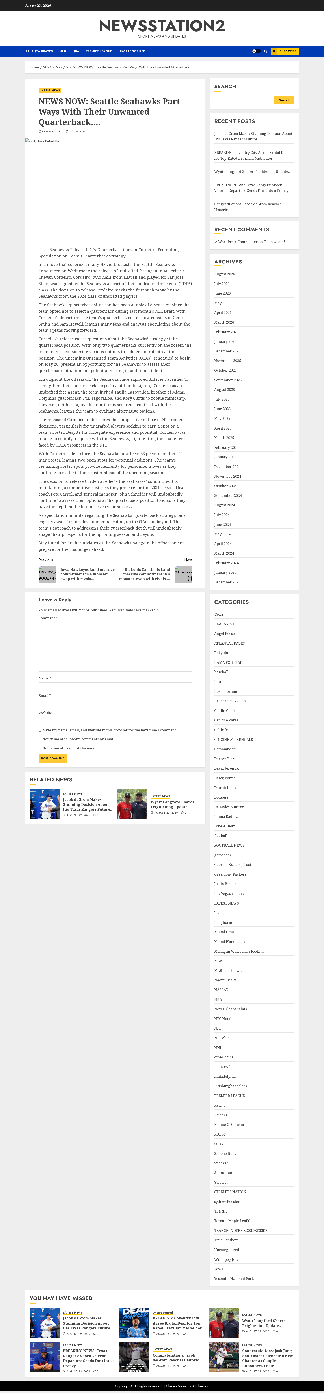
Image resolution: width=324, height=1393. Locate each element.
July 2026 (222, 283)
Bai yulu (221, 652)
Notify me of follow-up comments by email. (78, 739)
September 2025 (228, 380)
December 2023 (227, 582)
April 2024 (223, 543)
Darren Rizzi (224, 758)
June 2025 (222, 408)
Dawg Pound (225, 778)
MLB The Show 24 (229, 970)
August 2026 (224, 274)
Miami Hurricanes (229, 941)
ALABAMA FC (225, 623)
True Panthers (226, 1240)
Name (45, 678)
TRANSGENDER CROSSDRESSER (240, 1230)
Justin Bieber (225, 883)
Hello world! (274, 241)
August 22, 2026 (78, 815)
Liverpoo (221, 912)
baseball (221, 672)
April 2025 (223, 428)
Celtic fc (221, 729)
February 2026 (226, 331)
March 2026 (224, 322)
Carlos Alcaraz (226, 720)
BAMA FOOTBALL (229, 662)
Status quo (223, 1172)
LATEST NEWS (50, 91)
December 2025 (227, 351)
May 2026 (222, 303)
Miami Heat (224, 931)
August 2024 (224, 505)
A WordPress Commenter (236, 241)
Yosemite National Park (234, 1278)
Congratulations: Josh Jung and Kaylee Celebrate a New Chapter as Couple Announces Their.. (267, 1358)
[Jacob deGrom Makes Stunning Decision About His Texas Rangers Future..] (45, 804)
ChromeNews (176, 1386)
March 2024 (224, 553)
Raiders (220, 1115)
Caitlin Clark (224, 710)
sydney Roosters (227, 1201)
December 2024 (227, 466)
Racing (220, 1105)
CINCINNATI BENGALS (233, 739)
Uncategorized (132, 51)
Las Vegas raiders (229, 893)
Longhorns (223, 922)
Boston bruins (226, 691)
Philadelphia (225, 1076)
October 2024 (225, 485)
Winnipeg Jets (226, 1259)
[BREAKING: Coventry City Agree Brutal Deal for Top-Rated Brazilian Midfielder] (134, 1323)
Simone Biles (225, 1153)
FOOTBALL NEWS (229, 845)
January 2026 (225, 341)
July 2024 (222, 514)
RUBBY (220, 1134)
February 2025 (226, 447)
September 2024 (228, 495)
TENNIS (221, 1211)
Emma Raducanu (228, 816)
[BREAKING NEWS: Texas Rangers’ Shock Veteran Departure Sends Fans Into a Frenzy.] (45, 1357)
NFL (217, 1028)
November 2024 (227, 476)
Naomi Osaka (225, 980)
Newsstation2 (52, 132)
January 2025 (225, 456)
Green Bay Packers (230, 874)
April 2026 (223, 312)
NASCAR (221, 989)
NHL (218, 1047)
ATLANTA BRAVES (39, 51)
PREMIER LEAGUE (99, 51)
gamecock (222, 855)
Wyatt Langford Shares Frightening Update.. (172, 804)
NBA (76, 51)
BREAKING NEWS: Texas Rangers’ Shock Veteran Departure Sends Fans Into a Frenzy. (251, 188)
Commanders (225, 749)
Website (45, 712)
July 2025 (222, 399)
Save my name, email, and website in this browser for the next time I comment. (110, 730)
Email (45, 695)
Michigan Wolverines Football (239, 951)
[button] (265, 51)
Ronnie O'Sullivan (229, 1124)
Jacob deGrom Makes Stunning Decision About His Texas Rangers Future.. (87, 804)
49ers (218, 614)
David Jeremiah (227, 768)
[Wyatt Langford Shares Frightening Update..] (132, 804)
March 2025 (224, 437)
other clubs (223, 1057)
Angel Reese (224, 633)
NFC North (223, 1018)
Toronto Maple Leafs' (232, 1220)
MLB (63, 51)
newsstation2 (162, 25)
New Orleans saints (230, 1009)
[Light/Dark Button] (256, 51)
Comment (48, 618)
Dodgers (221, 797)
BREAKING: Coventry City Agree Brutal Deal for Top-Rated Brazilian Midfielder (177, 1323)
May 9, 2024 (77, 132)
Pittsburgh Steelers (230, 1086)
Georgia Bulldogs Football (236, 864)
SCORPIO (221, 1143)
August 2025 (224, 389)
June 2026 (222, 293)
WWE (219, 1268)
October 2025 (225, 370)
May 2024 (222, 534)
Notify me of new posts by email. (69, 748)
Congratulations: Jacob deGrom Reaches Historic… (177, 1358)
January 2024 (225, 572)
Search (225, 86)
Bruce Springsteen (230, 700)
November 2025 (227, 360)
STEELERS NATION (230, 1191)
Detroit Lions (225, 787)
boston (219, 681)
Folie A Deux (224, 826)
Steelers (221, 1182)
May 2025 (222, 418)
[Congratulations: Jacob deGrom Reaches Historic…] (134, 1357)
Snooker (221, 1163)
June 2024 (222, 524)
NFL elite (222, 1037)
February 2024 (226, 562)
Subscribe (287, 51)
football (220, 835)
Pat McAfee (223, 1066)
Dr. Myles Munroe (229, 806)
